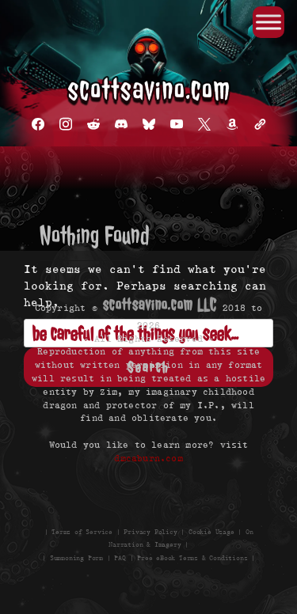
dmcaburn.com (148, 458)
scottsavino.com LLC (160, 305)
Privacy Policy (150, 531)
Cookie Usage (211, 531)
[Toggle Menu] (268, 21)
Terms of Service (81, 531)
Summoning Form (76, 558)
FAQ (119, 558)
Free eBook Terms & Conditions (192, 558)
